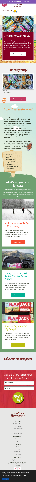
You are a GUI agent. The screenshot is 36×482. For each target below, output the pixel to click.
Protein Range (18, 426)
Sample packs (18, 431)
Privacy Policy (18, 451)
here (24, 475)
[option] (18, 38)
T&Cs (18, 449)
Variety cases (18, 433)
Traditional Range (18, 424)
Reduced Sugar (18, 428)
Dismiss (29, 1)
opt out (9, 475)
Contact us (18, 439)
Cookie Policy (18, 454)
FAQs (18, 441)
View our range (18, 54)
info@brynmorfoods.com (18, 460)
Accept (6, 479)
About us (18, 447)
